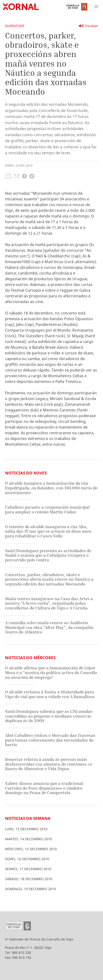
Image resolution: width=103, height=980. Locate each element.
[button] (96, 6)
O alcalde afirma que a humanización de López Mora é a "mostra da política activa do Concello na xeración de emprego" (51, 672)
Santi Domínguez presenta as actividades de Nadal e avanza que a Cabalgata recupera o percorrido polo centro (48, 555)
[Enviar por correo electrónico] (17, 176)
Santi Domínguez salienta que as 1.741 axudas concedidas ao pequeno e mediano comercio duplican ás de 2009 (49, 716)
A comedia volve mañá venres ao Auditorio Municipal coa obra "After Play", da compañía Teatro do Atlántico (49, 627)
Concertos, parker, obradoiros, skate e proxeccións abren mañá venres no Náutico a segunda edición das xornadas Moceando (49, 579)
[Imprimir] (8, 176)
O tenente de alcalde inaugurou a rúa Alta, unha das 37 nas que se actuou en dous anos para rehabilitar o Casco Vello (48, 531)
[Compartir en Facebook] (24, 177)
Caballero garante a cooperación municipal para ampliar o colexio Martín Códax (47, 509)
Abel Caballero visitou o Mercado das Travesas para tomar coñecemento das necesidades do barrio (50, 740)
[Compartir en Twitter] (31, 177)
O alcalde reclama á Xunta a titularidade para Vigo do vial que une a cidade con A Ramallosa (49, 694)
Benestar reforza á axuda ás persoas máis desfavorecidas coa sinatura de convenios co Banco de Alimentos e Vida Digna (48, 764)
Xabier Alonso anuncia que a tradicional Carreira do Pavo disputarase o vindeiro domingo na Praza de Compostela (44, 788)
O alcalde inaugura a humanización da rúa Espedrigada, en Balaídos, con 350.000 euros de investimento (51, 488)
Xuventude (14, 26)
